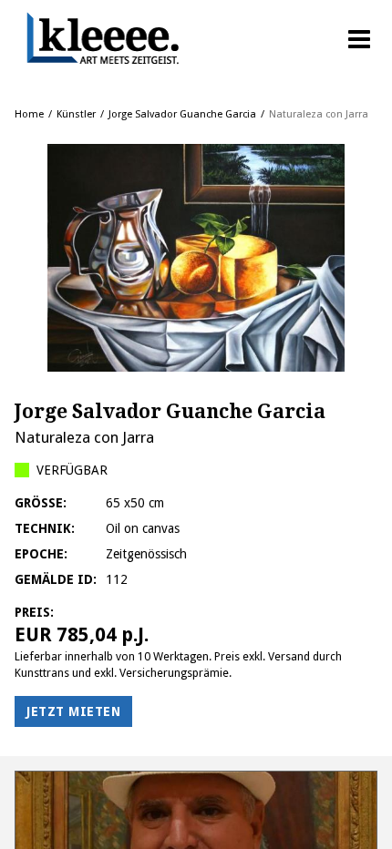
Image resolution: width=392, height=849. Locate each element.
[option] (196, 258)
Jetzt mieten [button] (73, 711)
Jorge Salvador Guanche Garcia (182, 114)
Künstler (76, 114)
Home (29, 114)
